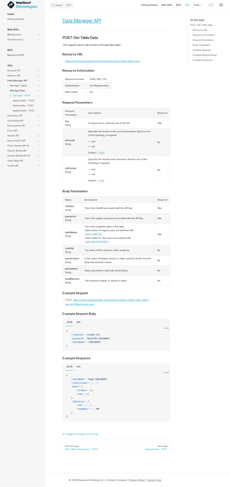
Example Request (202, 50)
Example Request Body (205, 55)
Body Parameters (202, 45)
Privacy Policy (137, 480)
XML (78, 322)
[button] (23, 14)
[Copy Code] (165, 331)
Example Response (203, 60)
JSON (69, 322)
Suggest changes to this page (82, 434)
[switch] (211, 5)
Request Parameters (203, 40)
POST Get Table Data (201, 25)
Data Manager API (81, 21)
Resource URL (200, 30)
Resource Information (204, 35)
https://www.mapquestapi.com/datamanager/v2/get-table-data (102, 61)
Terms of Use (154, 480)
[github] (221, 5)
